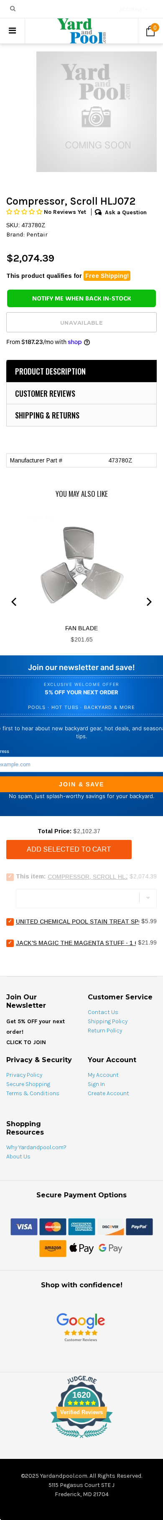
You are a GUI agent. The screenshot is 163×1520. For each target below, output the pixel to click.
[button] (25, 212)
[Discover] (110, 1226)
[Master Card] (52, 1226)
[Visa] (24, 1226)
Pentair (37, 234)
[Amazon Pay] (52, 1248)
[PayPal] (139, 1226)
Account (131, 10)
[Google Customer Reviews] (80, 1326)
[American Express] (81, 1226)
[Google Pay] (110, 1248)
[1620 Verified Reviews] (81, 1439)
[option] (96, 111)
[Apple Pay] (81, 1248)
